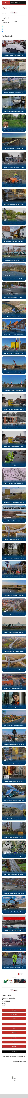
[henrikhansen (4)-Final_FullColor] (14, 12)
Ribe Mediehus (22, 1061)
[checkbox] (9, 24)
